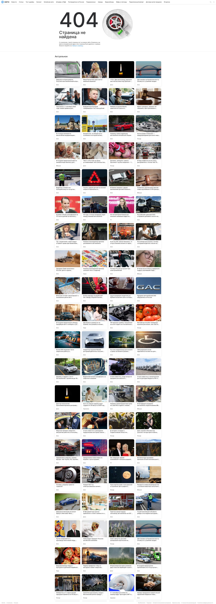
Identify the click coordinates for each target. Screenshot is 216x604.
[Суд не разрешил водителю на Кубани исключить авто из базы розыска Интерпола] (121, 290)
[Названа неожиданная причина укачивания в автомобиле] (94, 236)
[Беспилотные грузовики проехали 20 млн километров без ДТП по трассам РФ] (148, 452)
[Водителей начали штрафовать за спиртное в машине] (94, 371)
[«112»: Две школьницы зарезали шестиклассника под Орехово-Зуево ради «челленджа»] (121, 74)
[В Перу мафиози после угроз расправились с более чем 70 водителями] (148, 155)
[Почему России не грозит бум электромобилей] (121, 263)
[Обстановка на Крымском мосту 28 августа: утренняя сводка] (148, 74)
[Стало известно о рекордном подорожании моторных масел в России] (94, 425)
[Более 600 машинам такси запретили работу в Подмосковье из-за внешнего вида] (67, 344)
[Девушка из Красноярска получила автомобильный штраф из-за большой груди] (67, 74)
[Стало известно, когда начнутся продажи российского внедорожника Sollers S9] (121, 371)
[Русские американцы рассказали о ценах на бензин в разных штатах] (121, 344)
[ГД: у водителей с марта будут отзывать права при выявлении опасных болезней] (67, 236)
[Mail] (2, 2)
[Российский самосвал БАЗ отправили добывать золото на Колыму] (148, 209)
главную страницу (77, 46)
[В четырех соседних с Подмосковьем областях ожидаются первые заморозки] (121, 425)
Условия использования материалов (162, 602)
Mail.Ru (3, 602)
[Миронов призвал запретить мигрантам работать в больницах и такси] (67, 425)
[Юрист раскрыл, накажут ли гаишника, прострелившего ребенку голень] (148, 101)
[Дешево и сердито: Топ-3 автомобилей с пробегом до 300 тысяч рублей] (67, 371)
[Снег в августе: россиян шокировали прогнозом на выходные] (121, 533)
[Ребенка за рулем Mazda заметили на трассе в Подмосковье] (121, 101)
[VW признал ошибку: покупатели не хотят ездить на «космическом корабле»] (121, 317)
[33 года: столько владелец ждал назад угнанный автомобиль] (94, 209)
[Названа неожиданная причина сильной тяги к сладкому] (94, 263)
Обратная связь (176, 602)
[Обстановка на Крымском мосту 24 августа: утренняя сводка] (148, 533)
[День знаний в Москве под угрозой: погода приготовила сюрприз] (148, 425)
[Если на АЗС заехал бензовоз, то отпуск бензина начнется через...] (121, 236)
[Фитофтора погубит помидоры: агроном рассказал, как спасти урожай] (148, 317)
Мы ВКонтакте (141, 602)
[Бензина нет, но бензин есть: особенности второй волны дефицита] (94, 128)
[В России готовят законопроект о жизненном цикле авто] (67, 290)
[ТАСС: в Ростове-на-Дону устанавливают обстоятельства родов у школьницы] (94, 155)
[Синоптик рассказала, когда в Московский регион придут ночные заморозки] (94, 587)
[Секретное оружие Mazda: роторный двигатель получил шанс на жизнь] (94, 344)
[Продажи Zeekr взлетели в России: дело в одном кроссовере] (67, 263)
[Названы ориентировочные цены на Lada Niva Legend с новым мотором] (121, 398)
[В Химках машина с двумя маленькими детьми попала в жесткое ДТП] (121, 182)
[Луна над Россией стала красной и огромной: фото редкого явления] (121, 479)
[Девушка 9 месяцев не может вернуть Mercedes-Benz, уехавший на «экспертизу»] (67, 506)
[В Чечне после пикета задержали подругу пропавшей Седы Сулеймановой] (148, 263)
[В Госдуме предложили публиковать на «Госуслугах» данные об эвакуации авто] (148, 560)
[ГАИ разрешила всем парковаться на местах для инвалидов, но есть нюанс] (148, 344)
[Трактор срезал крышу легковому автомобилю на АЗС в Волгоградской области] (121, 506)
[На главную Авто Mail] (6, 2)
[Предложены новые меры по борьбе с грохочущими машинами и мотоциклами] (94, 452)
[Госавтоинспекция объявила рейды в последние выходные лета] (148, 506)
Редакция (149, 602)
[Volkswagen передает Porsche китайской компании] (94, 533)
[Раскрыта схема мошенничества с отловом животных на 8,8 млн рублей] (148, 479)
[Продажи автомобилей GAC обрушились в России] (148, 290)
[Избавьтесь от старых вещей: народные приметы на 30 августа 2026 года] (67, 587)
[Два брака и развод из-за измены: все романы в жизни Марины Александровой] (94, 317)
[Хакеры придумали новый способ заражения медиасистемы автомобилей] (148, 587)
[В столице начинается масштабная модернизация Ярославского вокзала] (67, 128)
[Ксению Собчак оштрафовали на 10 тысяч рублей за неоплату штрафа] (67, 209)
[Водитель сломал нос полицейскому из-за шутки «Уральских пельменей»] (67, 182)
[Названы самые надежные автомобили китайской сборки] (121, 128)
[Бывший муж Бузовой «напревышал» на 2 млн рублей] (94, 101)
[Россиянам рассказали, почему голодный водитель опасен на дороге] (148, 236)
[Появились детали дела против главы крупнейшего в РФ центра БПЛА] (148, 182)
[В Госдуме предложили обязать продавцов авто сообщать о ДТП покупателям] (67, 317)
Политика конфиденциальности (205, 602)
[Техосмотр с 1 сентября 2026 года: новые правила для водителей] (67, 101)
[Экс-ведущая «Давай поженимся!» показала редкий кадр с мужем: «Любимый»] (121, 452)
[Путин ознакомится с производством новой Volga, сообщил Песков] (67, 533)
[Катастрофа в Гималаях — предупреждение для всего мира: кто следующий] (148, 128)
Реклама (16, 602)
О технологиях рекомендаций (188, 602)
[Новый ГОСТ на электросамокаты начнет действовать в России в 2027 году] (94, 479)
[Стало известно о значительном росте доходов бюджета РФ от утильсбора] (148, 371)
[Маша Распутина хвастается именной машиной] (94, 74)
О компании (9, 602)
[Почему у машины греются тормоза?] (67, 479)
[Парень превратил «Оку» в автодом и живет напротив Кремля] (94, 560)
